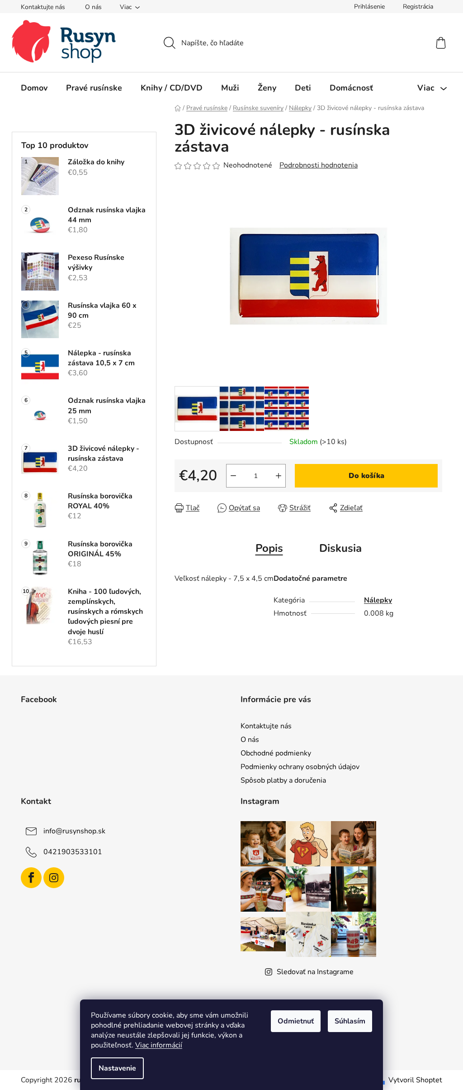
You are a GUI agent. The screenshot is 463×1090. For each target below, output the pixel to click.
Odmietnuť (296, 1021)
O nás (93, 7)
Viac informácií (158, 1045)
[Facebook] (31, 877)
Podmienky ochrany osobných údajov (300, 767)
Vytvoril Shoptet (415, 1080)
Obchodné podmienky (276, 753)
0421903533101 (72, 852)
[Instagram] (53, 877)
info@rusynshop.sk (74, 831)
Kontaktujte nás (43, 7)
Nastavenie (117, 1068)
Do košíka (366, 476)
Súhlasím (350, 1021)
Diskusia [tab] (340, 548)
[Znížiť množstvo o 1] (233, 475)
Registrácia (418, 6)
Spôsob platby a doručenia (283, 780)
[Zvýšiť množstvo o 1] (278, 475)
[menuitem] (34, 87)
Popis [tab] (269, 548)
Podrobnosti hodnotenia (318, 165)
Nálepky (378, 600)
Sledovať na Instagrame (315, 972)
